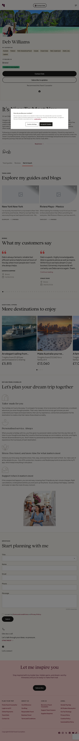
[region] (39, 118)
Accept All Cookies (46, 124)
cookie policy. (37, 119)
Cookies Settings (32, 124)
